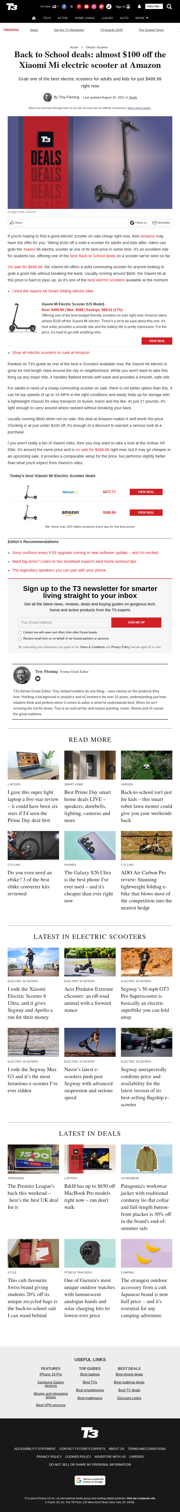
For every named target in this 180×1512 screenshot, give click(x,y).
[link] (23, 319)
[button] (90, 491)
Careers (136, 1456)
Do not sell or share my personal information (90, 1464)
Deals (34, 30)
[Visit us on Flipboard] (101, 6)
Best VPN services (50, 1405)
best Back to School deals (92, 256)
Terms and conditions (147, 1448)
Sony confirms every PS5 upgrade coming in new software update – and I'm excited (85, 552)
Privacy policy (49, 1456)
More (139, 18)
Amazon (147, 236)
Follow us (141, 222)
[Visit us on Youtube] (86, 6)
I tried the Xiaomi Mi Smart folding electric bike (52, 291)
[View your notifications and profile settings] (139, 6)
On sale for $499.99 (25, 267)
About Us (116, 1448)
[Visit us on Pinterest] (79, 6)
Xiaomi (29, 249)
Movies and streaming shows (51, 1395)
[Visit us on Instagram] (94, 6)
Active (63, 18)
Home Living (85, 18)
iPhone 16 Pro (51, 1374)
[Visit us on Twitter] (71, 6)
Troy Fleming (69, 97)
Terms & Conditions (92, 647)
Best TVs (90, 1382)
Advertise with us (110, 1456)
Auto (124, 18)
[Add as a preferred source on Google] (90, 1480)
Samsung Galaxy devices (50, 1384)
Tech (47, 18)
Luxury (107, 18)
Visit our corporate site (141, 1498)
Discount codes (129, 1398)
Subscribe (153, 6)
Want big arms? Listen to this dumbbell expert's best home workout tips (74, 561)
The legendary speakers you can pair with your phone (59, 570)
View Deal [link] (146, 492)
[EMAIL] (39, 678)
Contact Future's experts (82, 1448)
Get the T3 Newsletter (69, 30)
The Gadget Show (151, 30)
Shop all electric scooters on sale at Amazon (51, 352)
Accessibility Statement (35, 1448)
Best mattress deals (129, 1382)
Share (18, 222)
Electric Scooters (97, 47)
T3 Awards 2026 (111, 30)
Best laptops (90, 1374)
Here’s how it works (139, 108)
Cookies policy (78, 1456)
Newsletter (164, 222)
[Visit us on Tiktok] (109, 6)
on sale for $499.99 (92, 449)
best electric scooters (106, 280)
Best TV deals (129, 1390)
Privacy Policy (120, 647)
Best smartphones (90, 1390)
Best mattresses (89, 1398)
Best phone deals (129, 1374)
